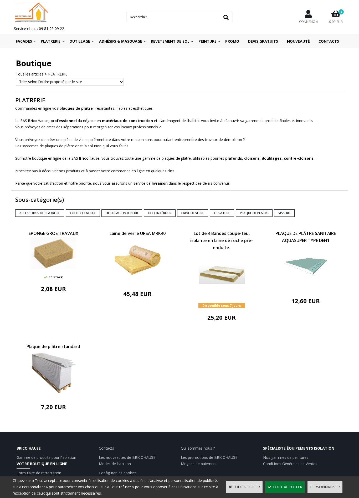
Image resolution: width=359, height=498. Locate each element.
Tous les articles (29, 74)
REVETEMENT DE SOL (170, 41)
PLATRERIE (50, 41)
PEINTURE (207, 41)
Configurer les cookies (118, 472)
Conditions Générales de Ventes (290, 463)
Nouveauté (298, 41)
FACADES (24, 41)
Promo (232, 41)
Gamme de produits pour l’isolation (46, 457)
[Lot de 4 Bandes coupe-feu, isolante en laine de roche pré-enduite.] (222, 295)
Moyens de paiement (199, 463)
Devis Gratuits (263, 41)
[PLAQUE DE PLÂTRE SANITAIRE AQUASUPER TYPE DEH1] (306, 288)
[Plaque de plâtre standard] (53, 394)
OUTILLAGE (79, 41)
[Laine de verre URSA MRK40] (138, 281)
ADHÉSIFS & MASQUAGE (120, 41)
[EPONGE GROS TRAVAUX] (53, 267)
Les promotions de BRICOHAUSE (209, 457)
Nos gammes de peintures (285, 457)
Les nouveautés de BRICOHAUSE (127, 457)
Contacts (329, 41)
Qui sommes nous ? (198, 448)
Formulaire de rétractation (39, 472)
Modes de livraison (115, 463)
